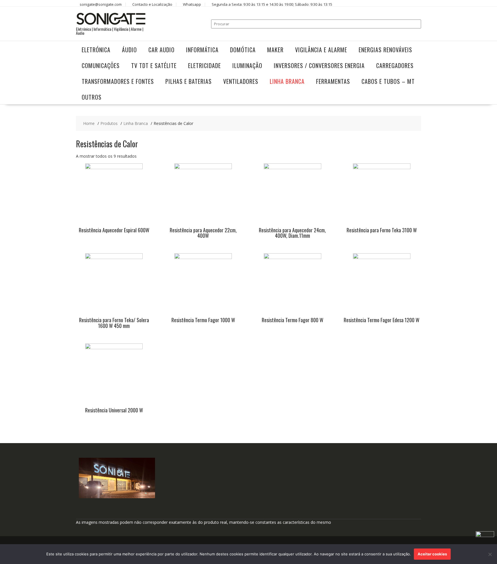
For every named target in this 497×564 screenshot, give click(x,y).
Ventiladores (240, 81)
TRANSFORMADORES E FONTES (118, 81)
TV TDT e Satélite (154, 65)
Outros (92, 97)
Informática (202, 49)
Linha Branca (287, 81)
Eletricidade (204, 65)
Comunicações (101, 65)
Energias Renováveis (385, 49)
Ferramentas (333, 81)
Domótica (243, 49)
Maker (275, 49)
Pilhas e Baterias (188, 81)
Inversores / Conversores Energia (319, 65)
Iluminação (247, 65)
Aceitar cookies (432, 554)
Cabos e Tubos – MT (388, 81)
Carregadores (395, 65)
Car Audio (161, 49)
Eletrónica (96, 49)
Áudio (129, 49)
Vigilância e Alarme (321, 49)
